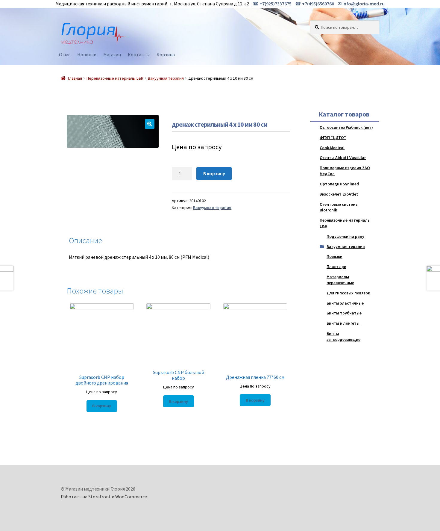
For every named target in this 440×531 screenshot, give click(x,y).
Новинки (86, 55)
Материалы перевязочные (340, 279)
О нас (64, 55)
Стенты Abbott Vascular (343, 157)
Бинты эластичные (345, 303)
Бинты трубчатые (344, 313)
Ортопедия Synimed (339, 184)
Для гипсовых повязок (348, 293)
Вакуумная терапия (166, 78)
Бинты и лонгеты (343, 323)
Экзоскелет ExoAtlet (339, 194)
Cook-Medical (332, 147)
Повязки (334, 256)
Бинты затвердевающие (343, 336)
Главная (75, 78)
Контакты (139, 55)
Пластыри (336, 266)
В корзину (214, 173)
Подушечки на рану (345, 236)
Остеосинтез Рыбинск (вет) (346, 127)
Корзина (166, 55)
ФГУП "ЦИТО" (333, 137)
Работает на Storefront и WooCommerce (104, 497)
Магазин (112, 55)
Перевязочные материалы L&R (115, 78)
